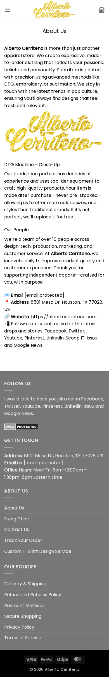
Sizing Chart (17, 519)
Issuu (92, 338)
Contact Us (16, 529)
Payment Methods (24, 605)
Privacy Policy (19, 627)
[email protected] (44, 295)
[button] (7, 9)
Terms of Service (22, 637)
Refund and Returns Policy (32, 594)
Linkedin (55, 338)
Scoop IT (75, 338)
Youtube (13, 338)
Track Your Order (23, 540)
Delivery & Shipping (25, 584)
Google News (28, 345)
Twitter (76, 331)
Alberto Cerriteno (62, 669)
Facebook (55, 331)
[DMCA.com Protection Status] (21, 426)
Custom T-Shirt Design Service (37, 551)
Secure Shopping (22, 616)
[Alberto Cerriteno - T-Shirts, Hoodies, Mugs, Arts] (54, 10)
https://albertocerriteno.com (63, 316)
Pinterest (34, 338)
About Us (14, 508)
